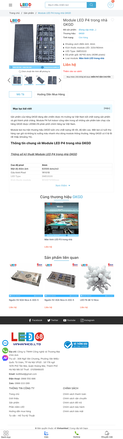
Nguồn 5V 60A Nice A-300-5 (24, 300)
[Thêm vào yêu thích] (112, 20)
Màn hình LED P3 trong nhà (58, 239)
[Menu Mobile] (10, 4)
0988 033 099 (22, 383)
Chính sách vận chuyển (75, 398)
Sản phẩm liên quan (61, 257)
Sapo (85, 428)
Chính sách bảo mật (73, 411)
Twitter (54, 320)
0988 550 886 (28, 378)
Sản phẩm (14, 402)
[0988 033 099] (5, 350)
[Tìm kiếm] (91, 5)
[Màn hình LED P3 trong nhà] (62, 219)
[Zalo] (5, 343)
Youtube (70, 320)
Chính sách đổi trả (72, 402)
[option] (34, 43)
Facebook (37, 320)
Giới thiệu (14, 398)
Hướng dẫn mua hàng (20, 411)
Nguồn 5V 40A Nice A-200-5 (59, 300)
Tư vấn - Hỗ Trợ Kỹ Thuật (22, 415)
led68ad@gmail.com (26, 374)
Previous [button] (9, 80)
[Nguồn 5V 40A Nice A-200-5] (62, 280)
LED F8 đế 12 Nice (89, 300)
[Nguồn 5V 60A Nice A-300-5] (26, 280)
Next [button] (60, 80)
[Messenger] (5, 358)
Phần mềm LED (16, 407)
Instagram (89, 320)
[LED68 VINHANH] (25, 5)
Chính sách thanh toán (74, 394)
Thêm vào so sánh (72, 71)
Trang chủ (14, 394)
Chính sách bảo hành (74, 407)
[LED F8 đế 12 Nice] (97, 280)
